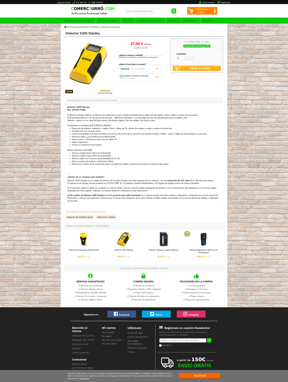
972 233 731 (81, 2)
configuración (84, 378)
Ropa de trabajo (109, 20)
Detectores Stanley (106, 217)
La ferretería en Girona (82, 367)
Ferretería (191, 20)
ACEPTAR (200, 375)
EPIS (127, 20)
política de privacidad (181, 345)
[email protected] (80, 344)
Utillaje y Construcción (150, 20)
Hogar (173, 20)
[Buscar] (174, 11)
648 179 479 (97, 2)
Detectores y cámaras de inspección (105, 27)
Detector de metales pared (80, 217)
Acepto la (176, 345)
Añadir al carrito (199, 68)
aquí (114, 376)
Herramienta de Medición (78, 27)
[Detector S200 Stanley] (88, 87)
